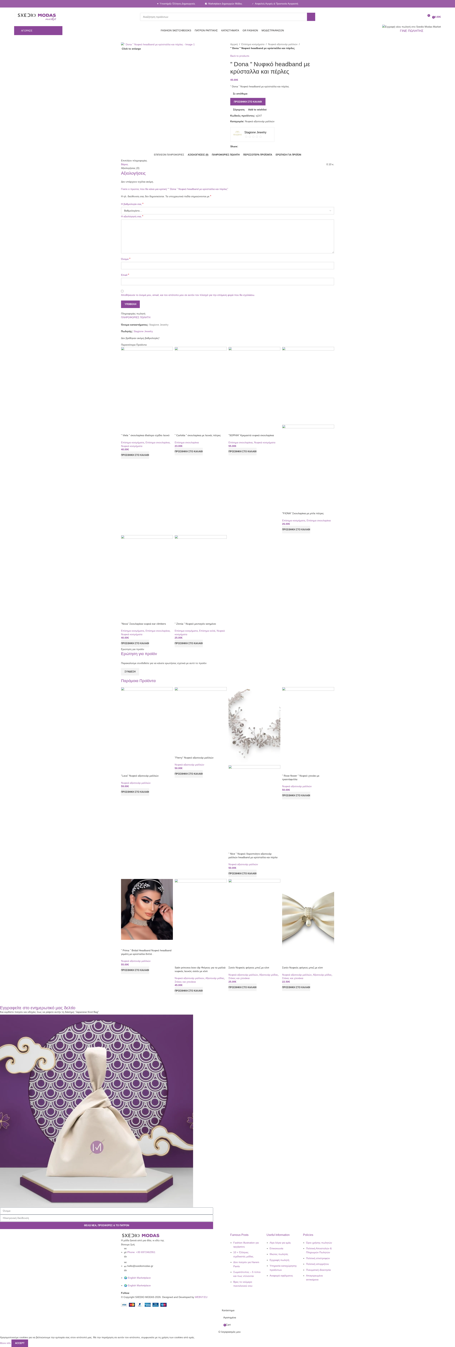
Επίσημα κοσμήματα (132, 442)
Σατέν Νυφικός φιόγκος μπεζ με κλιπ (248, 967)
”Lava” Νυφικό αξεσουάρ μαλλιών (140, 775)
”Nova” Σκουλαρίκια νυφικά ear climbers (143, 623)
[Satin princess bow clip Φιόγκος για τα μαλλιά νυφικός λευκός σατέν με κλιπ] (201, 917)
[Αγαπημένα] (420, 16)
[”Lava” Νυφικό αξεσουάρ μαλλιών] (147, 726)
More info (5, 1342)
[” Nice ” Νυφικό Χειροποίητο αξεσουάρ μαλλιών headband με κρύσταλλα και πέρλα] (254, 726)
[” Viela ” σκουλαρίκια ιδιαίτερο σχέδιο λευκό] (147, 385)
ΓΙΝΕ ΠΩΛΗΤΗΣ (411, 31)
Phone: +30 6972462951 (141, 1252)
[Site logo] (37, 16)
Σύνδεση (130, 671)
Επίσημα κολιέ (207, 630)
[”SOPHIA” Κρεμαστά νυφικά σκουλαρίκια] (254, 385)
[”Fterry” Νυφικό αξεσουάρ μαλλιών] (201, 716)
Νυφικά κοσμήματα (131, 446)
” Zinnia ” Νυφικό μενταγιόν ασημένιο (195, 623)
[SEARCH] (311, 17)
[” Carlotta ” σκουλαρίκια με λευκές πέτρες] (201, 385)
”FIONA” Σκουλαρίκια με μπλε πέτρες (303, 513)
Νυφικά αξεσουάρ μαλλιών (136, 782)
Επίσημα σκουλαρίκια (158, 442)
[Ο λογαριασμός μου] (414, 16)
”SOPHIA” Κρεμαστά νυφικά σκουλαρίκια (251, 435)
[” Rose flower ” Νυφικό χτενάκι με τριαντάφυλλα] (308, 726)
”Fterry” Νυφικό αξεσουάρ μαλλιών (194, 757)
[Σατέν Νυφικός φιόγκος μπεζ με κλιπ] (254, 917)
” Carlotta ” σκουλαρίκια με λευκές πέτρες (198, 435)
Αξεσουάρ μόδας (214, 978)
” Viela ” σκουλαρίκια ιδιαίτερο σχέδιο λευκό (145, 435)
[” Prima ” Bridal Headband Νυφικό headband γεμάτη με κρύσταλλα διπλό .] (147, 909)
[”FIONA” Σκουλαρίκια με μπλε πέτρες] (308, 385)
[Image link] (140, 1235)
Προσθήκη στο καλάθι (248, 101)
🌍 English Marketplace (137, 1277)
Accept (19, 1343)
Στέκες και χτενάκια (185, 981)
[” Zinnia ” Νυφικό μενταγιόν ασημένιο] (201, 574)
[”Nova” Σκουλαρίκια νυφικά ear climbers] (147, 574)
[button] (135, 455)
